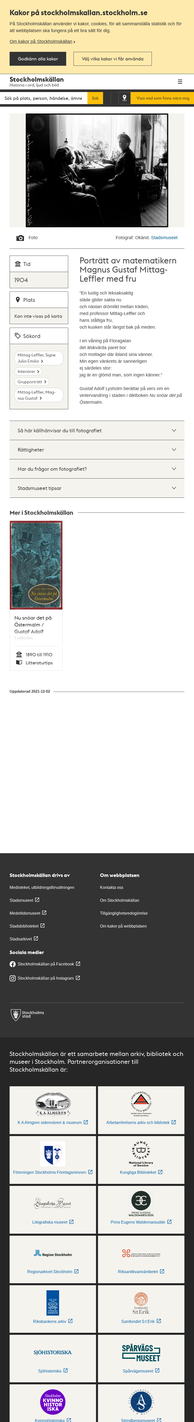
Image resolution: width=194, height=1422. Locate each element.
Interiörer (26, 371)
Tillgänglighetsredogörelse (124, 913)
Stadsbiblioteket (24, 926)
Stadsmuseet (164, 237)
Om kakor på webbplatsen (123, 926)
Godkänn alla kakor (38, 58)
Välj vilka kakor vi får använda (112, 58)
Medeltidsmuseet (25, 913)
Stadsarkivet (21, 939)
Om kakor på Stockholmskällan (41, 41)
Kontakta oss (111, 887)
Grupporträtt (30, 381)
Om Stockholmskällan (119, 900)
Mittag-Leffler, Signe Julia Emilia (37, 358)
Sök (95, 98)
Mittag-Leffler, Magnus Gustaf (36, 395)
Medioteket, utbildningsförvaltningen (42, 887)
